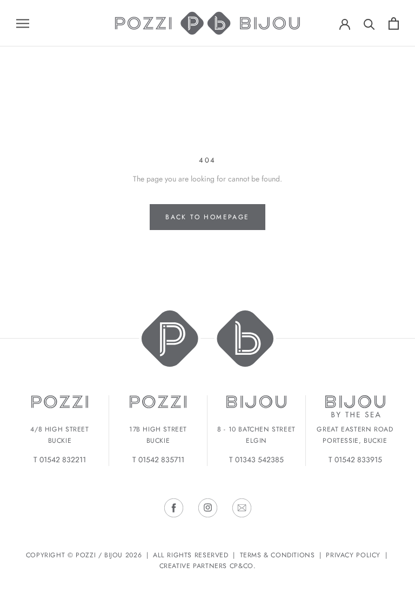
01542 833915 (358, 459)
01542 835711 (161, 459)
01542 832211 (62, 459)
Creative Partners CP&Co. (207, 566)
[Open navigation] (22, 23)
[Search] (369, 23)
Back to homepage (207, 217)
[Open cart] (394, 23)
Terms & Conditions (277, 555)
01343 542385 (259, 459)
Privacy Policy (353, 555)
